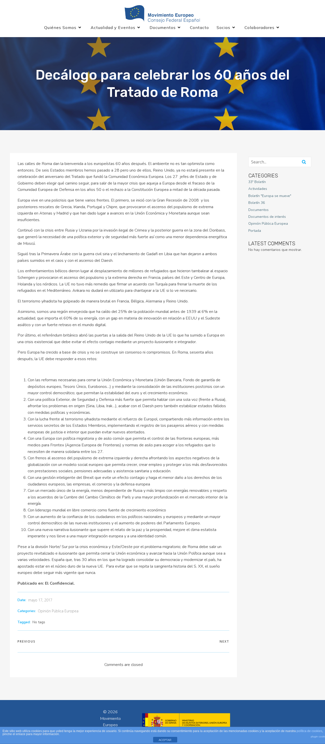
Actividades (257, 188)
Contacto (199, 27)
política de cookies (309, 731)
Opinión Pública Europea (58, 611)
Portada (254, 230)
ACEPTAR (165, 739)
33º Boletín (257, 181)
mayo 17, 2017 (40, 600)
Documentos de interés (267, 216)
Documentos (258, 209)
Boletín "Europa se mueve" (269, 195)
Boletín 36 (256, 202)
